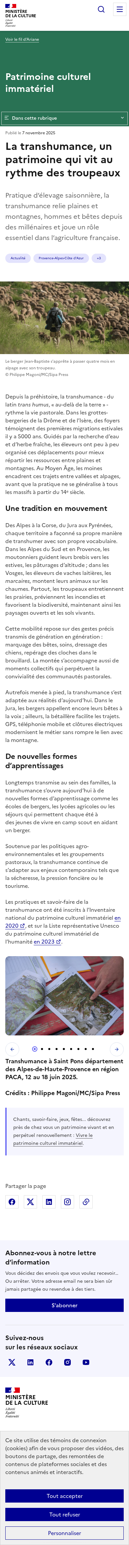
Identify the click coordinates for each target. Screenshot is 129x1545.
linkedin (30, 1362)
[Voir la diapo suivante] (117, 1049)
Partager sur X (30, 1201)
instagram (67, 1362)
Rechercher (101, 9)
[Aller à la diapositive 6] (71, 1049)
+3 (99, 258)
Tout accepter (65, 1496)
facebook (49, 1362)
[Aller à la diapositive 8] (85, 1049)
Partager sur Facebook (12, 1201)
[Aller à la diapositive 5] (63, 1049)
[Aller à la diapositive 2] (42, 1049)
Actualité (18, 258)
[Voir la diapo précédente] (12, 1049)
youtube (86, 1362)
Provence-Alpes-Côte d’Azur (61, 258)
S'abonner (64, 1305)
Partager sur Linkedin (49, 1201)
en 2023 (44, 942)
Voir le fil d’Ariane (22, 39)
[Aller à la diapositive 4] (56, 1049)
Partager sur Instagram (67, 1201)
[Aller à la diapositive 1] (34, 1049)
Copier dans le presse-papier (86, 1201)
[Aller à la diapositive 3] (49, 1049)
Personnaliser (64, 1533)
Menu (119, 9)
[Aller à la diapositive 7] (78, 1049)
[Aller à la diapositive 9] (93, 1049)
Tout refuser (64, 1514)
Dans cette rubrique (34, 118)
